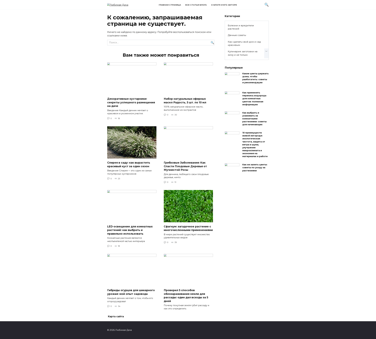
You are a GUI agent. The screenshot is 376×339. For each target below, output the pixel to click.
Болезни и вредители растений (241, 27)
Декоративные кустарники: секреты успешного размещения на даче (131, 102)
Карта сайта (116, 316)
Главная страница (170, 5)
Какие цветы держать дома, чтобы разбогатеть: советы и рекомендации (255, 78)
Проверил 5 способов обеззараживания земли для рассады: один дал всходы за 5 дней (186, 296)
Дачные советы (237, 35)
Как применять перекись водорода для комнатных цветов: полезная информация (254, 98)
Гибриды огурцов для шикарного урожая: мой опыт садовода (131, 292)
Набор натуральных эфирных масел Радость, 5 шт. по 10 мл (185, 100)
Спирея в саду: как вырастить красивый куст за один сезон (128, 164)
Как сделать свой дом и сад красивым (244, 43)
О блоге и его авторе (224, 5)
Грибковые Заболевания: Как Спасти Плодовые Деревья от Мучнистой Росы (185, 166)
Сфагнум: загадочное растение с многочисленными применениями (188, 228)
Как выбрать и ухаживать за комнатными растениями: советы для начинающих (254, 118)
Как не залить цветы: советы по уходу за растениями (254, 167)
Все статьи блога (196, 5)
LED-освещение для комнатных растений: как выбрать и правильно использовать (130, 230)
